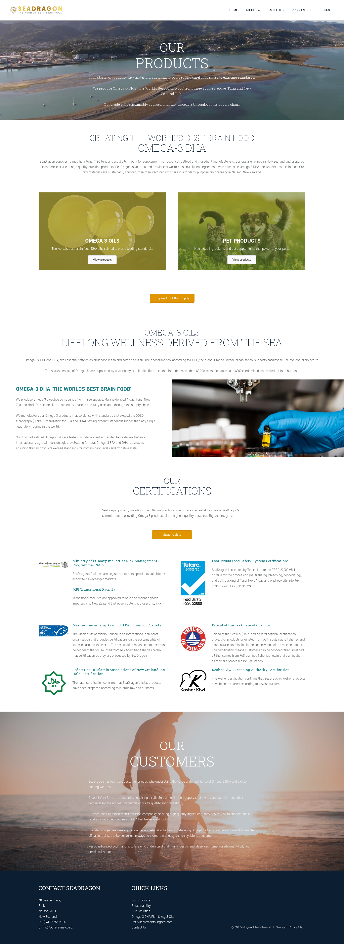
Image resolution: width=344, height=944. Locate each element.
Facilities (276, 10)
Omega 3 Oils (102, 240)
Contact (326, 10)
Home (233, 10)
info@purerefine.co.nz (57, 927)
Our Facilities (141, 911)
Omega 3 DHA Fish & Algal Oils (153, 916)
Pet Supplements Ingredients (152, 922)
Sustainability (141, 905)
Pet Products (242, 240)
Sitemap (280, 927)
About (251, 10)
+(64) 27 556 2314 (53, 922)
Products (300, 10)
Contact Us (139, 927)
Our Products (141, 900)
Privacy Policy (296, 927)
